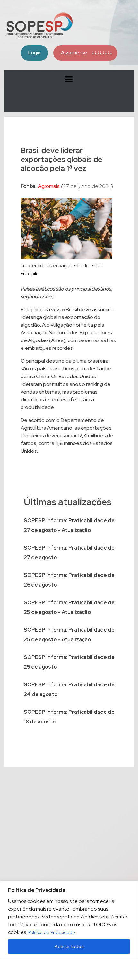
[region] (69, 920)
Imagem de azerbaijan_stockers (58, 265)
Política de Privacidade (51, 932)
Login (34, 53)
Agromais (49, 186)
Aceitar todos (69, 946)
